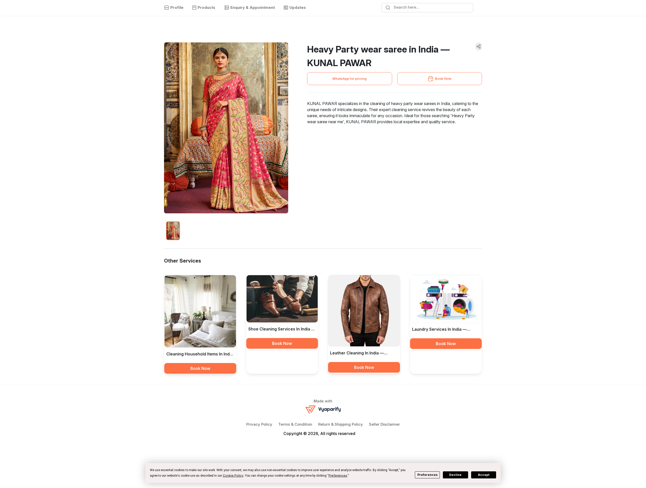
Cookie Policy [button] (233, 475)
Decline (455, 475)
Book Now (443, 78)
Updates (297, 7)
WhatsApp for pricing (349, 78)
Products (206, 7)
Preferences (427, 475)
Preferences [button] (338, 475)
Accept (483, 475)
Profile (176, 7)
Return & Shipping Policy (340, 424)
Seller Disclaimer (384, 424)
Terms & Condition (295, 424)
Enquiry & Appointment (252, 7)
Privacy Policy (259, 424)
